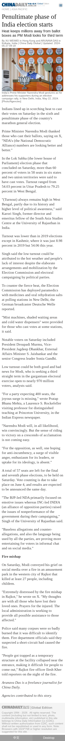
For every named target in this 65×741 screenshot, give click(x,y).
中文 (16, 738)
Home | (6, 9)
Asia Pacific (19, 9)
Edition (43, 4)
